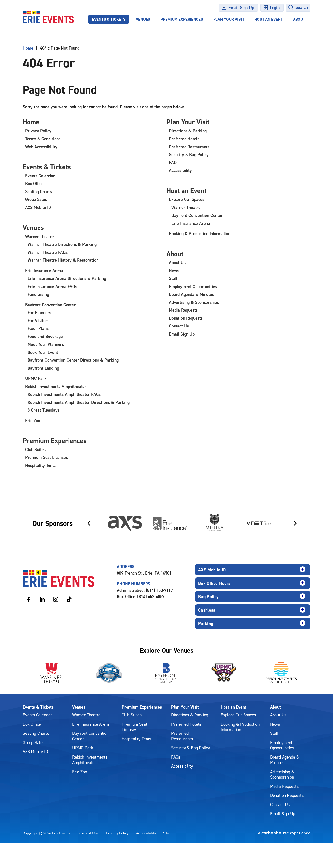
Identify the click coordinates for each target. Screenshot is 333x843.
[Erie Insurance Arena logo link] (109, 673)
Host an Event (269, 19)
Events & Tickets (109, 19)
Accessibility (180, 170)
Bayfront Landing (43, 368)
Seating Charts (38, 191)
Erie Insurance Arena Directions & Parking (67, 278)
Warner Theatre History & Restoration (63, 260)
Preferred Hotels (184, 138)
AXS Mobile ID (38, 207)
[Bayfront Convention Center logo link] (166, 673)
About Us (177, 262)
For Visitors (38, 320)
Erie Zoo (32, 420)
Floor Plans (38, 328)
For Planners (39, 312)
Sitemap (169, 833)
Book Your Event (43, 352)
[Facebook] (29, 599)
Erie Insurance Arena (44, 270)
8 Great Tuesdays (43, 410)
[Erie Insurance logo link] (170, 523)
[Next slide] (295, 523)
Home (28, 48)
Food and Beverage (45, 336)
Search (301, 7)
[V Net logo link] (259, 523)
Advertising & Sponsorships (194, 302)
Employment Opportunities (193, 286)
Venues (143, 19)
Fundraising (38, 294)
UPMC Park (36, 378)
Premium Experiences (181, 19)
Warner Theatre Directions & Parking (62, 244)
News (174, 270)
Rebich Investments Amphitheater (55, 386)
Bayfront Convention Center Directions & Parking (73, 360)
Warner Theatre (39, 236)
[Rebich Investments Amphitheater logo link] (281, 673)
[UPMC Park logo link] (224, 673)
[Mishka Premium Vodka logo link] (215, 523)
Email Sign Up (241, 7)
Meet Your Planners (46, 344)
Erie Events (48, 17)
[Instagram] (55, 599)
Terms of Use (87, 833)
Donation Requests (186, 318)
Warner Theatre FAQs (48, 252)
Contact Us (179, 326)
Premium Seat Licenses (46, 457)
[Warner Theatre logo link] (51, 673)
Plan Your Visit (228, 19)
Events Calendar (40, 176)
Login (275, 7)
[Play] (302, 503)
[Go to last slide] (89, 523)
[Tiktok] (69, 599)
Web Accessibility (41, 146)
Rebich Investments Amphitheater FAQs (64, 394)
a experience (284, 833)
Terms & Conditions (42, 138)
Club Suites (35, 449)
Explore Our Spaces (186, 199)
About (299, 19)
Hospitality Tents (40, 465)
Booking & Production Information (199, 233)
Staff (173, 278)
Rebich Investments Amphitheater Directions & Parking (79, 402)
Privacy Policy (38, 131)
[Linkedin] (42, 599)
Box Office (34, 183)
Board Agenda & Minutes (191, 294)
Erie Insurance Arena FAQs (52, 286)
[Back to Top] (323, 831)
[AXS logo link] (125, 523)
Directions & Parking (188, 131)
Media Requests (183, 310)
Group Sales (36, 199)
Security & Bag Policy (189, 154)
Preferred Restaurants (189, 146)
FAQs (173, 162)
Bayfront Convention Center (50, 304)
